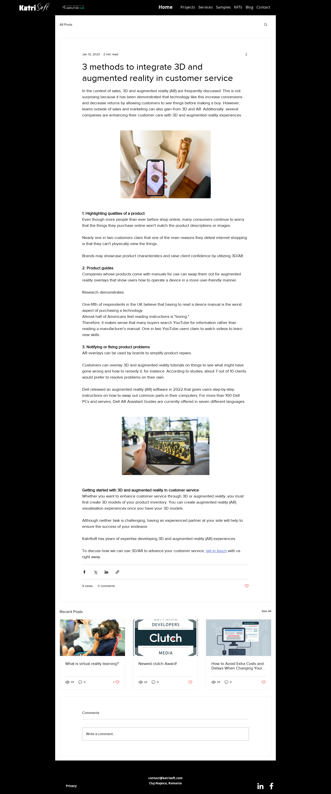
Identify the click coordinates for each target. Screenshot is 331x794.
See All (266, 611)
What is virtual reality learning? (92, 663)
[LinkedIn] (260, 786)
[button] (206, 7)
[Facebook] (271, 786)
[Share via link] (117, 572)
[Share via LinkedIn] (106, 572)
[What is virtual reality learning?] (92, 638)
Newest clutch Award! (157, 663)
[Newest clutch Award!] (165, 638)
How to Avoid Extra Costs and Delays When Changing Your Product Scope (237, 665)
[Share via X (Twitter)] (95, 572)
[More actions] (246, 54)
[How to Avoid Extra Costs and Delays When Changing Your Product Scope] (238, 638)
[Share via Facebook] (84, 572)
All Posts (66, 24)
